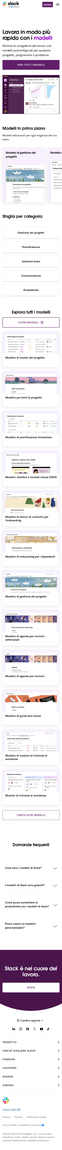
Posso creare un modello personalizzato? (20, 925)
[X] (34, 1029)
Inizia (48, 4)
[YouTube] (41, 1029)
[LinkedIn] (13, 1029)
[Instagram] (20, 1029)
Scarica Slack (10, 1109)
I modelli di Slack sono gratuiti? (25, 885)
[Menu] (58, 4)
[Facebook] (27, 1029)
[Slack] (10, 4)
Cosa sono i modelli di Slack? (23, 868)
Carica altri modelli (31, 815)
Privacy (6, 1117)
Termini (18, 1117)
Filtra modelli (28, 322)
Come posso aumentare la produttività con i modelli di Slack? (27, 904)
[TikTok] (48, 1029)
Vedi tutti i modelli (31, 64)
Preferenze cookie (36, 1117)
